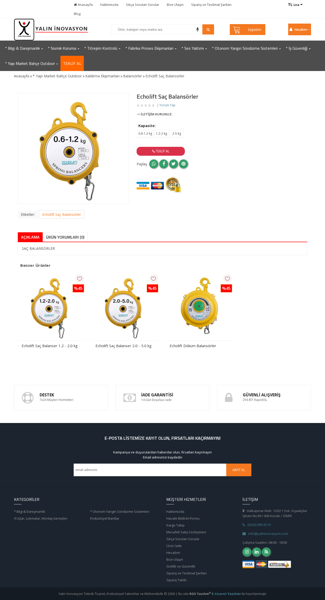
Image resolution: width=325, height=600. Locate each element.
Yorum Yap (167, 105)
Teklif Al (162, 151)
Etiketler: (28, 214)
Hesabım (173, 552)
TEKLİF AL (72, 63)
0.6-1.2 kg (145, 133)
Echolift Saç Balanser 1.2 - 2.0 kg (50, 345)
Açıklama (30, 237)
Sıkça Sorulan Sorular (142, 4)
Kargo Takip (175, 525)
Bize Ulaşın (175, 4)
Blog (77, 13)
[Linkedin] (256, 552)
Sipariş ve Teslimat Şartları (211, 4)
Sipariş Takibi (176, 580)
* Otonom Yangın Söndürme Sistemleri (119, 511)
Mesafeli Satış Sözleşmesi (186, 532)
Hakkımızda (109, 4)
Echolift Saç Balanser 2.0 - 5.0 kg (123, 345)
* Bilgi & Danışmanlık (29, 511)
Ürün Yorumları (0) (65, 237)
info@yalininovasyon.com (268, 533)
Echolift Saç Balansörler (61, 214)
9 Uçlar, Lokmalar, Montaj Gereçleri (40, 518)
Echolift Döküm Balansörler (193, 345)
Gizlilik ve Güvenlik (180, 566)
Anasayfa (85, 4)
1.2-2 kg (161, 133)
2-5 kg (176, 133)
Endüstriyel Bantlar (104, 518)
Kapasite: (147, 125)
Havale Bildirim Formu (183, 518)
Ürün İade (174, 545)
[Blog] (266, 552)
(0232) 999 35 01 (259, 524)
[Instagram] (246, 552)
